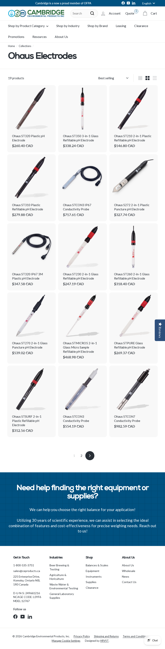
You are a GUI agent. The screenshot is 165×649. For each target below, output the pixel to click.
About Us (61, 37)
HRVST (104, 640)
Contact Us (129, 582)
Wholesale (128, 571)
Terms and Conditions (136, 636)
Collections (25, 46)
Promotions (16, 37)
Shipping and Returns (106, 636)
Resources (39, 37)
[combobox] (84, 13)
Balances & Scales (97, 565)
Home (11, 46)
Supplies (91, 582)
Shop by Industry (67, 26)
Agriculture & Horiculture (58, 577)
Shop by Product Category (26, 26)
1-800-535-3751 (23, 565)
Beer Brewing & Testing (59, 567)
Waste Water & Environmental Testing (64, 586)
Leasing (121, 26)
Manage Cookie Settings (66, 640)
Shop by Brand (98, 26)
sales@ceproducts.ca (26, 571)
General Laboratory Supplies (62, 596)
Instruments (94, 576)
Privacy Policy (82, 636)
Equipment (92, 571)
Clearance (141, 26)
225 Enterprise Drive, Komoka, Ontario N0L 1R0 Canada (26, 580)
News (125, 576)
